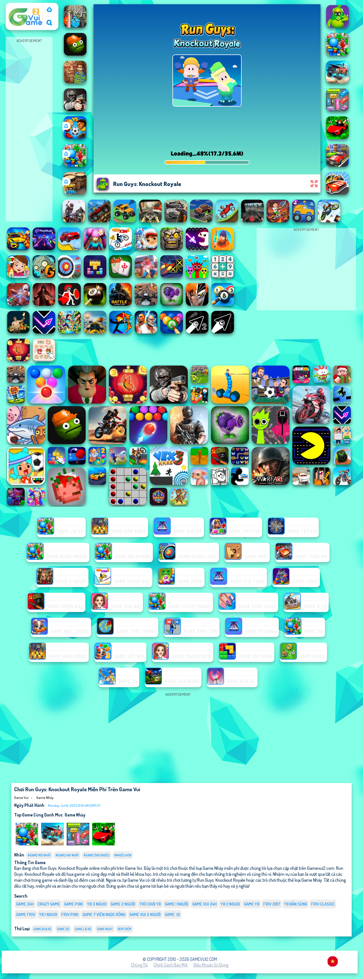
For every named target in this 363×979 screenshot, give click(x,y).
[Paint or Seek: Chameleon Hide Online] (75, 193)
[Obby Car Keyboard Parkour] (103, 844)
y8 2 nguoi (230, 904)
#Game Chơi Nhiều (96, 855)
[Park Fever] (78, 844)
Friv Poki (70, 914)
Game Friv (25, 914)
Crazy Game (49, 904)
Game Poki (73, 904)
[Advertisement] (29, 129)
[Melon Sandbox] (75, 54)
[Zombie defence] (75, 165)
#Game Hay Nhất (67, 855)
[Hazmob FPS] (75, 109)
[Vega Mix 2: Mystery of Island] (75, 82)
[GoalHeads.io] (75, 137)
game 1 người (176, 904)
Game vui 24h (204, 904)
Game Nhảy (45, 797)
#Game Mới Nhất (39, 855)
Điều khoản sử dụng (210, 965)
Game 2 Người (123, 904)
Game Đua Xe (42, 929)
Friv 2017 (271, 904)
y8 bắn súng (295, 904)
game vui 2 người (145, 914)
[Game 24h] (49, 10)
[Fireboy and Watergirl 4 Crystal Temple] (75, 26)
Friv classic (323, 904)
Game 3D (63, 929)
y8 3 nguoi (97, 904)
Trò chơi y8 (150, 904)
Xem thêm (124, 929)
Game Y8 (251, 904)
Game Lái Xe (83, 929)
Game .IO (172, 914)
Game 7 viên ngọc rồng (104, 914)
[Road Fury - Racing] (52, 844)
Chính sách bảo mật (170, 965)
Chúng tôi (139, 965)
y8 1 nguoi (48, 914)
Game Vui (17, 6)
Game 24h (25, 904)
